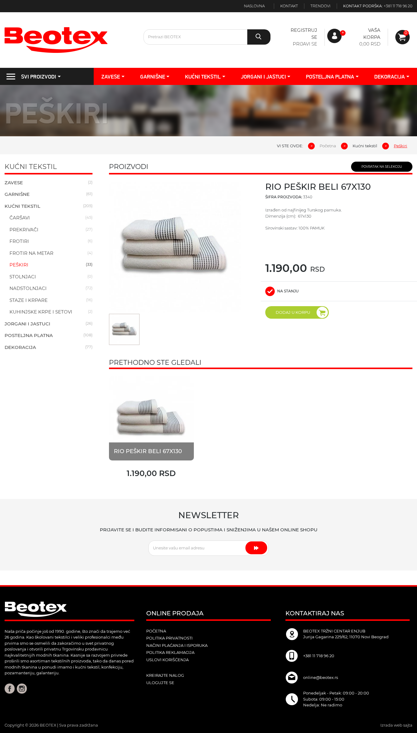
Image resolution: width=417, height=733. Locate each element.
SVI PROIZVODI (38, 76)
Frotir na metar (31, 253)
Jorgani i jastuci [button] (263, 76)
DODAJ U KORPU (293, 312)
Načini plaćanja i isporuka (177, 645)
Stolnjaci (22, 277)
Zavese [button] (110, 76)
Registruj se (304, 33)
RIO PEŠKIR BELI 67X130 (148, 451)
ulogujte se (160, 682)
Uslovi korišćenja (167, 659)
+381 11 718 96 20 (398, 6)
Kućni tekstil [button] (203, 76)
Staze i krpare (28, 300)
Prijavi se (305, 44)
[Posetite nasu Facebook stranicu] (10, 688)
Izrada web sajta (396, 725)
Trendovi (320, 6)
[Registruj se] (402, 37)
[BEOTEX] (69, 40)
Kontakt (289, 6)
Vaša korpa (371, 33)
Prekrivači (23, 230)
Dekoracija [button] (389, 76)
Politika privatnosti (169, 638)
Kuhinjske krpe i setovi (40, 312)
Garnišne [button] (152, 76)
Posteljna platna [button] (330, 76)
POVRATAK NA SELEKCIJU (381, 167)
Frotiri (19, 241)
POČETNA (156, 631)
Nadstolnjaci (28, 288)
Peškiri (18, 265)
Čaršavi (19, 218)
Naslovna (254, 6)
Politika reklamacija (170, 652)
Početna (328, 145)
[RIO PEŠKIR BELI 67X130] (151, 418)
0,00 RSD (369, 44)
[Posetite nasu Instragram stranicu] (22, 688)
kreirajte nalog (165, 675)
